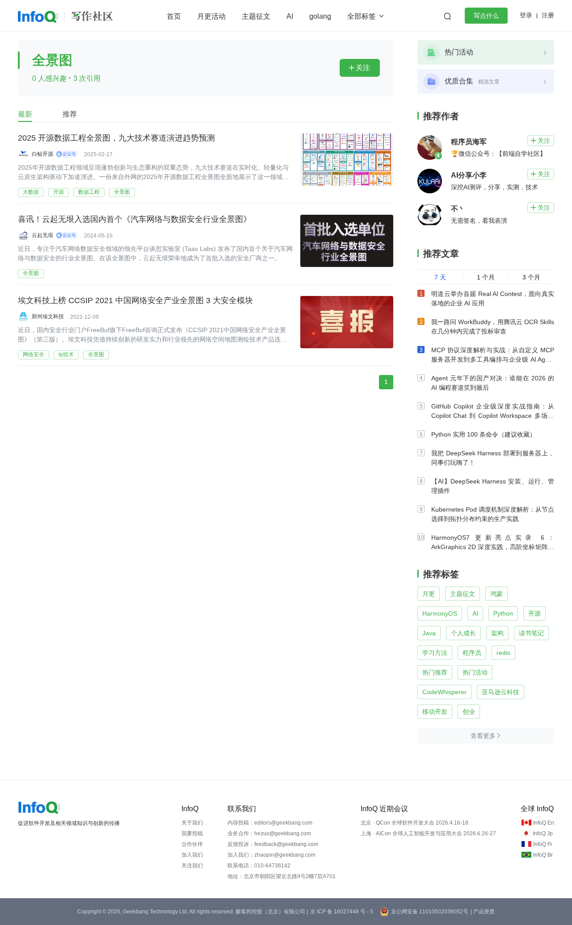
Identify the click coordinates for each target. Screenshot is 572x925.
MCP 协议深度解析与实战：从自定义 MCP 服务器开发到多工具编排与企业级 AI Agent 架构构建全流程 (492, 359)
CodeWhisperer (444, 692)
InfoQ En (543, 823)
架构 (497, 633)
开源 (58, 192)
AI (289, 16)
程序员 (472, 652)
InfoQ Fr (542, 844)
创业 (469, 711)
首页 (174, 16)
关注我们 (192, 865)
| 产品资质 (483, 911)
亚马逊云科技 (500, 692)
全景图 (122, 192)
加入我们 (192, 855)
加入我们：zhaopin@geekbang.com (271, 855)
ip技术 (66, 354)
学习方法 (434, 652)
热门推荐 (434, 672)
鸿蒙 (496, 593)
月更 (428, 593)
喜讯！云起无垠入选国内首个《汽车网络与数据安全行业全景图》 (134, 219)
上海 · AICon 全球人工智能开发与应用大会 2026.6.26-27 (428, 833)
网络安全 (33, 354)
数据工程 (89, 192)
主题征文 (256, 16)
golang (320, 16)
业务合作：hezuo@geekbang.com (269, 833)
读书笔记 (531, 633)
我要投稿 (192, 833)
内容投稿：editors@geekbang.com (269, 823)
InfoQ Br (543, 855)
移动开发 (434, 711)
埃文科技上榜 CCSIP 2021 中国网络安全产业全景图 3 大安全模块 (135, 300)
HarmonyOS (439, 613)
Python (503, 613)
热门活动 (475, 672)
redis (503, 652)
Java (429, 633)
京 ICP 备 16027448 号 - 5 (341, 911)
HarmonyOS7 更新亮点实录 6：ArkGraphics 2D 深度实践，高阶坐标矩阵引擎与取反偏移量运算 (492, 547)
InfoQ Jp (543, 833)
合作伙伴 (192, 844)
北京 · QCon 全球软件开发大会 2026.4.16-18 (414, 823)
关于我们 (192, 823)
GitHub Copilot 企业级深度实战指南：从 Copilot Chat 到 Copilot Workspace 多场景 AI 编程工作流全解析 (492, 416)
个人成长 (463, 633)
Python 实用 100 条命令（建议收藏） (483, 434)
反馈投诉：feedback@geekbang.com (272, 844)
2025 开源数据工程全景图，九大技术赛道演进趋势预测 (116, 137)
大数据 (31, 192)
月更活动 (211, 16)
